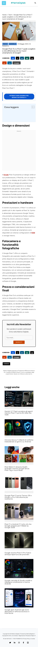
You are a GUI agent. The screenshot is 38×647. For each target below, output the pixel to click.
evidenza (6, 363)
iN (22, 58)
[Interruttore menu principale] (4, 3)
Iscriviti (19, 342)
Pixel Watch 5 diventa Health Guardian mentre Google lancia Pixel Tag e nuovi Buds (17, 468)
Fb (13, 58)
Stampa (16, 63)
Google (12, 44)
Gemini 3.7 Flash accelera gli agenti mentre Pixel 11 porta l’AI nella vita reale (19, 413)
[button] (35, 3)
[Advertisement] (19, 151)
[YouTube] (28, 643)
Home (4, 15)
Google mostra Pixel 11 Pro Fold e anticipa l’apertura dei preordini (18, 553)
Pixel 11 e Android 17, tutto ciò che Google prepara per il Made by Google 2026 (18, 525)
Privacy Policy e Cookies (29, 638)
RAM (33, 233)
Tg (10, 63)
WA (27, 58)
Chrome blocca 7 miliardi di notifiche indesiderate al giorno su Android (19, 441)
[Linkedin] (14, 643)
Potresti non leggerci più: (19, 96)
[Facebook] (23, 643)
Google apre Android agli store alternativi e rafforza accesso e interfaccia (17, 611)
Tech (10, 15)
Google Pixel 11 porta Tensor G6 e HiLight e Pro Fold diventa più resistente (18, 497)
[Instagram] (19, 643)
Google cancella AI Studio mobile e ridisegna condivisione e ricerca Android (18, 582)
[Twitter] (10, 643)
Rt (4, 63)
